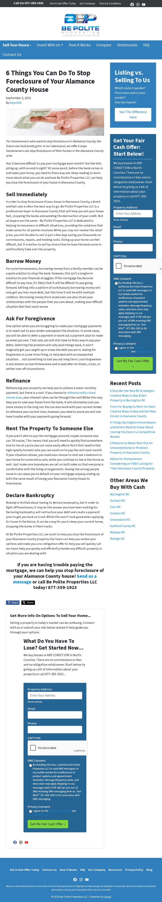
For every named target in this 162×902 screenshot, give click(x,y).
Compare (103, 45)
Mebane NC (117, 532)
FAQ (146, 45)
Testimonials (127, 45)
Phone (33, 723)
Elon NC (115, 507)
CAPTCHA (34, 738)
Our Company (87, 3)
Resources (115, 870)
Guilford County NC (123, 526)
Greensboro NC (120, 520)
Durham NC (117, 501)
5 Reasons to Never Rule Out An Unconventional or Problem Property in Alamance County (131, 448)
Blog (149, 870)
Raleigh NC (117, 539)
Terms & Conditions (110, 3)
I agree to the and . (54, 812)
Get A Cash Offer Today (63, 3)
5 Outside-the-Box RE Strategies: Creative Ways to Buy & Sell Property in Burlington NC (132, 395)
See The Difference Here (133, 114)
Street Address (35, 702)
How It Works (79, 45)
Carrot (107, 897)
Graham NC (117, 513)
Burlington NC (120, 494)
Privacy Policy (40, 814)
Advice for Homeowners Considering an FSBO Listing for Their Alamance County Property (132, 464)
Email (32, 709)
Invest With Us (48, 45)
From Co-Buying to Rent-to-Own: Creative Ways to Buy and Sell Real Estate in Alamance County (133, 411)
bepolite (16, 103)
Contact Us (12, 54)
